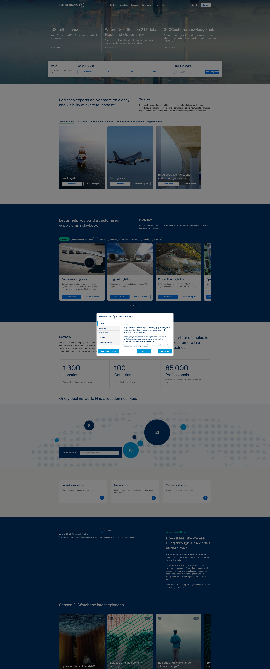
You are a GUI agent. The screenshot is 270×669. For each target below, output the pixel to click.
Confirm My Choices (108, 351)
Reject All (144, 351)
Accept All (165, 351)
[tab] (108, 323)
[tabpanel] (147, 340)
